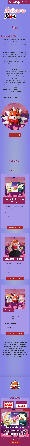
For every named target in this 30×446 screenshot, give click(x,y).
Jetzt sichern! (15, 442)
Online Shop (14, 135)
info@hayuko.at (8, 350)
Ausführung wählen (15, 279)
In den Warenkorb (15, 227)
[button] (2, 443)
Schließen (26, 410)
